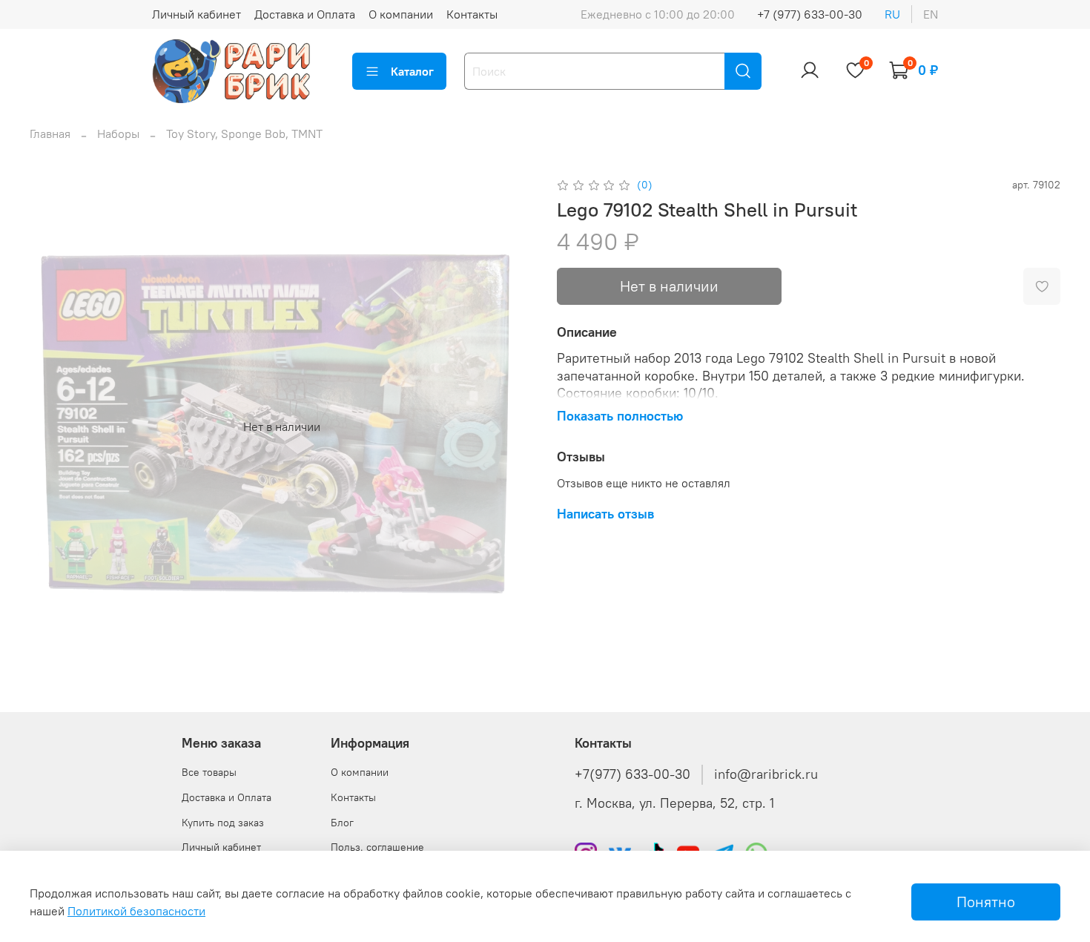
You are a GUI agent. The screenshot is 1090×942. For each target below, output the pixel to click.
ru (892, 14)
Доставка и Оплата (304, 14)
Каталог (412, 71)
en (930, 14)
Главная (50, 133)
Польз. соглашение (377, 847)
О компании (401, 14)
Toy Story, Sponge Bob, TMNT (244, 133)
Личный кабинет (196, 14)
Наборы (118, 133)
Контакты (472, 14)
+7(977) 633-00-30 (632, 774)
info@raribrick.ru (766, 774)
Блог (342, 822)
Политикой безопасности (136, 910)
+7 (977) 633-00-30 (809, 14)
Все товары (209, 772)
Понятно (986, 901)
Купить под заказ (223, 822)
